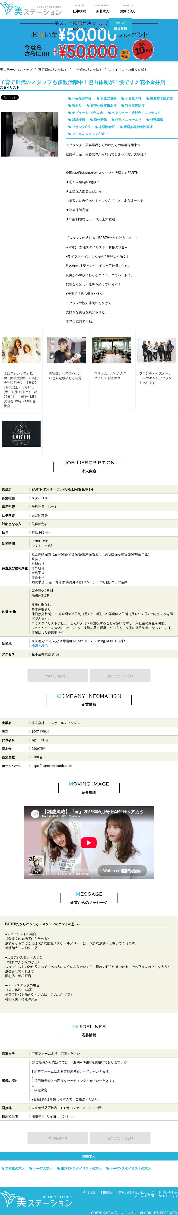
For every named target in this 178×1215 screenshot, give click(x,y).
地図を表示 (40, 645)
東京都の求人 (15, 1168)
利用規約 (107, 1192)
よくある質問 (144, 1195)
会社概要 (89, 1192)
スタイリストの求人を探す (127, 69)
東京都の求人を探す (52, 69)
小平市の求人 (43, 1168)
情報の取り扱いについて (136, 1192)
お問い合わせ (168, 1192)
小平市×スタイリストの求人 (130, 1168)
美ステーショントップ (16, 69)
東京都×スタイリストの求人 (81, 1168)
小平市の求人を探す (87, 69)
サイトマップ (168, 1195)
